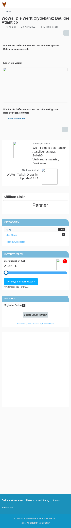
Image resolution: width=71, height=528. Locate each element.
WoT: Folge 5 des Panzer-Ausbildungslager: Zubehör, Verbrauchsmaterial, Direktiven (50, 155)
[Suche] (50, 4)
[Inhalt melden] (65, 129)
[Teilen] (66, 33)
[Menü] (66, 4)
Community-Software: (35, 518)
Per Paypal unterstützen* (21, 281)
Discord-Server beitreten (35, 314)
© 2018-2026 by (35, 324)
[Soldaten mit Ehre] (4, 4)
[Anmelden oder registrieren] (58, 4)
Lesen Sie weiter (16, 118)
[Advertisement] (35, 369)
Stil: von (35, 523)
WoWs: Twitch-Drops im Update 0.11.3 (22, 176)
